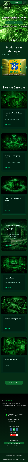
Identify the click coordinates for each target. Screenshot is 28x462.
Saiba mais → (8, 124)
